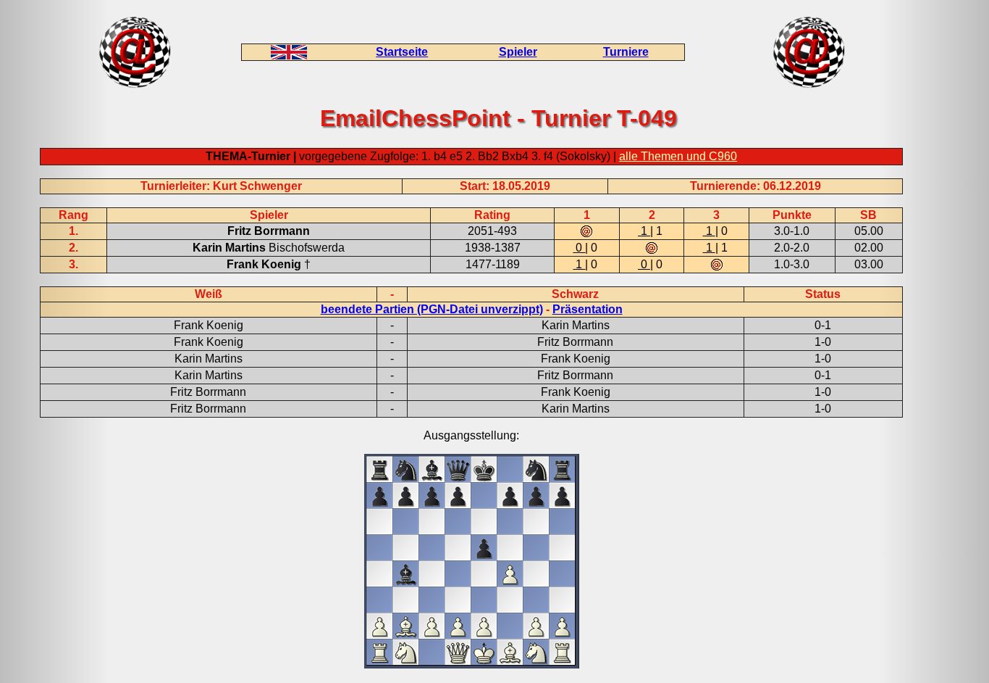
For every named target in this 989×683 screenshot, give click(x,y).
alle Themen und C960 (678, 156)
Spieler (518, 52)
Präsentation (587, 309)
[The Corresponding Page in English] (289, 55)
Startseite (402, 52)
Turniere (626, 52)
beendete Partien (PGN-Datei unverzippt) (432, 309)
